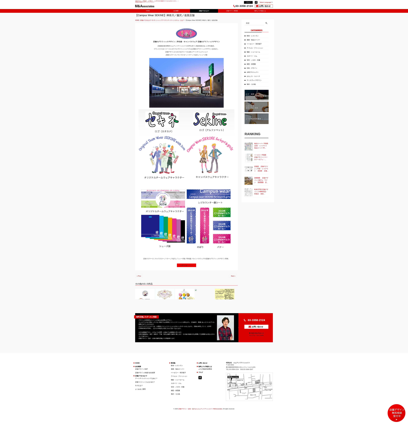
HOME (148, 11)
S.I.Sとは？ (139, 385)
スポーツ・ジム (252, 56)
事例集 (173, 363)
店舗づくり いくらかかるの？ (145, 382)
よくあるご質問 (140, 389)
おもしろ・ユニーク (253, 76)
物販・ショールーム (253, 52)
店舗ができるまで (204, 11)
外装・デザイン (252, 68)
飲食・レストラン (253, 36)
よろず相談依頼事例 (253, 119)
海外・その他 (251, 84)
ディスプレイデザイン (254, 80)
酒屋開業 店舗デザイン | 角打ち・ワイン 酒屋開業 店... (261, 180)
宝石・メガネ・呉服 (253, 60)
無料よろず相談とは (260, 11)
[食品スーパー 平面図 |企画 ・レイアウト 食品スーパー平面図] (249, 146)
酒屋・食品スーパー (253, 40)
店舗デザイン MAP (141, 369)
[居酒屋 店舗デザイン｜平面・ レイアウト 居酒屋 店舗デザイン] (249, 169)
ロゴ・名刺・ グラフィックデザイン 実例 (256, 95)
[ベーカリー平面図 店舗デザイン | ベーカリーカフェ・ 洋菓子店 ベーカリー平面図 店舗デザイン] (249, 158)
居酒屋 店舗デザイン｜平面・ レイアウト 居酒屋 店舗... (261, 169)
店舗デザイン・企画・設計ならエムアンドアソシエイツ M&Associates (200, 409)
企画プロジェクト (253, 72)
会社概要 (175, 11)
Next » (233, 276)
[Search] (266, 23)
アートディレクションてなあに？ (146, 378)
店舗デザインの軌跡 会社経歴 (145, 372)
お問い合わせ (202, 363)
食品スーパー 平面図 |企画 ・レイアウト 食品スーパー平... (261, 146)
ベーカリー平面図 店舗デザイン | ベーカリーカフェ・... (261, 157)
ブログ (248, 2)
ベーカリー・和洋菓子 (254, 44)
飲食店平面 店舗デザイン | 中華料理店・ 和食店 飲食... (261, 192)
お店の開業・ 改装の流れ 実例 (252, 107)
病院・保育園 (251, 64)
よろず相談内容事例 (205, 369)
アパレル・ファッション (255, 48)
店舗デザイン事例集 (232, 11)
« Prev (139, 276)
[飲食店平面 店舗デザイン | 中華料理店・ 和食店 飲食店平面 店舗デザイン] (249, 192)
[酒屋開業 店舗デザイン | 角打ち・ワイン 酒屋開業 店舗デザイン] (249, 181)
